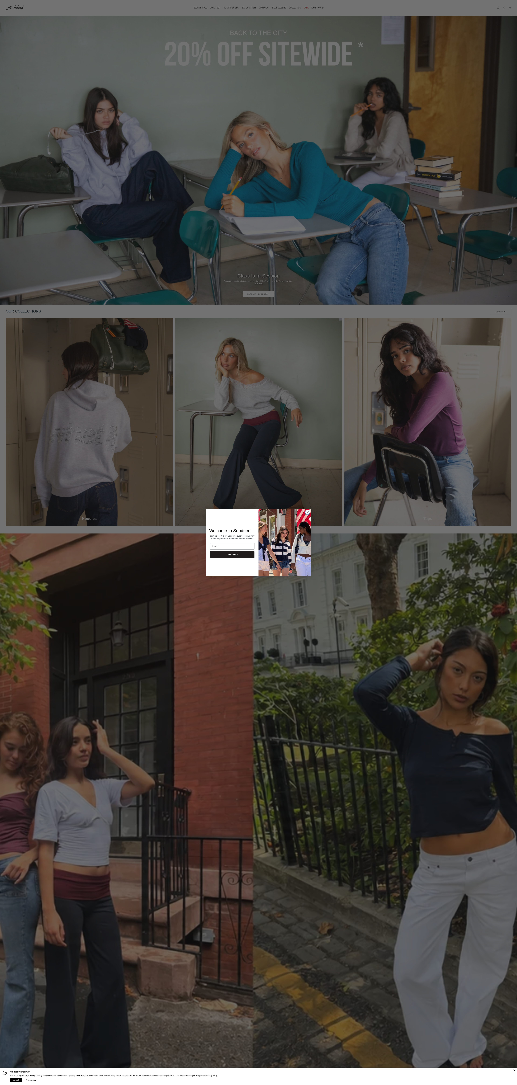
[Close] (514, 1070)
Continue (232, 554)
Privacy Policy (211, 1075)
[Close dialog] (307, 512)
